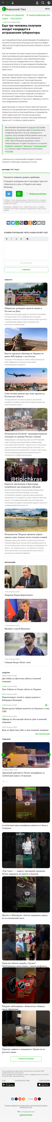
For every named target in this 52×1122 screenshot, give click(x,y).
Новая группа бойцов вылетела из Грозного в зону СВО (25, 710)
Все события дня (42, 734)
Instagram (18, 146)
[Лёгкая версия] (13, 3)
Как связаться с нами (22, 1080)
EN (7, 2)
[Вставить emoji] (27, 239)
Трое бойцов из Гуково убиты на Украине (21, 689)
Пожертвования (44, 1080)
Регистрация (26, 263)
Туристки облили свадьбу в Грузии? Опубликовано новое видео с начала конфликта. (24, 964)
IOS (38, 127)
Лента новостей (16, 18)
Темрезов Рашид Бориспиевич (19, 594)
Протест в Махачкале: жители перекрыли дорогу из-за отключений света (25, 916)
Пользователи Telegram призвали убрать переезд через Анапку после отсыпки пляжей (26, 536)
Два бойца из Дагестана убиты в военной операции (21, 680)
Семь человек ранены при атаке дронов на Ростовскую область (25, 395)
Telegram (9, 138)
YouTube (9, 151)
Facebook (8, 146)
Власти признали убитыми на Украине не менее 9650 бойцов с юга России (24, 355)
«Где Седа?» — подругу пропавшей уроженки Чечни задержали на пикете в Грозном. (23, 872)
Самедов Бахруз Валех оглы (18, 662)
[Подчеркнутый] (16, 239)
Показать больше (26, 1059)
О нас (4, 1080)
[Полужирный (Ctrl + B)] (6, 239)
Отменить (26, 270)
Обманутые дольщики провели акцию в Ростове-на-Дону (23, 309)
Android (32, 127)
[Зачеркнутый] (21, 239)
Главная (5, 18)
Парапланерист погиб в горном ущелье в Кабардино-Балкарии (21, 698)
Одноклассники (40, 146)
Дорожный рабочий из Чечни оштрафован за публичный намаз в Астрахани (23, 774)
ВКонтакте (28, 146)
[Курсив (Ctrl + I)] (11, 239)
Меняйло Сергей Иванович (17, 628)
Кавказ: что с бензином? (14, 15)
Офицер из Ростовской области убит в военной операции (24, 720)
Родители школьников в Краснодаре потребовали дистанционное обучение (23, 485)
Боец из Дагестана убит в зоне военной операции (25, 729)
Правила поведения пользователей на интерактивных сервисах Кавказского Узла (26, 1106)
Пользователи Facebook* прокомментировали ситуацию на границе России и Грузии (26, 435)
